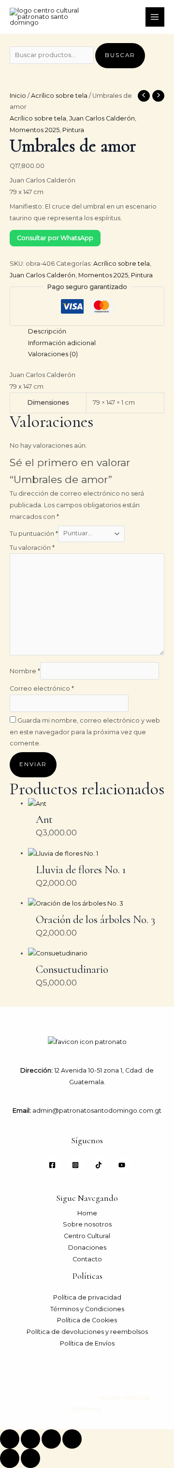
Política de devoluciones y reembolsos (87, 1331)
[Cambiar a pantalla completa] (30, 1439)
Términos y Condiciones (87, 1309)
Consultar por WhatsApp (55, 238)
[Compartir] (51, 1439)
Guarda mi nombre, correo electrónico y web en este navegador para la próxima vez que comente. (85, 732)
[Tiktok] (98, 1165)
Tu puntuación (34, 533)
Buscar (120, 55)
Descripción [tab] (47, 331)
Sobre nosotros (87, 1224)
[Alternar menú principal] (154, 16)
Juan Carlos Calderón (102, 118)
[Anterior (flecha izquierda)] (9, 1458)
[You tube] (122, 1165)
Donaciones (87, 1247)
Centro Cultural (87, 1236)
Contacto (87, 1259)
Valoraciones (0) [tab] (53, 354)
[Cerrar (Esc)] (72, 1439)
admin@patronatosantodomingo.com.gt (96, 1110)
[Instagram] (75, 1165)
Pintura (73, 130)
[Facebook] (52, 1165)
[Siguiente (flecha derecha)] (30, 1458)
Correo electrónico (42, 688)
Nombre (25, 671)
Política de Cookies (87, 1320)
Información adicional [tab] (62, 343)
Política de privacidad (87, 1297)
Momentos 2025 (34, 130)
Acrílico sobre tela (59, 95)
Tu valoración (32, 547)
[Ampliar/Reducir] (9, 1439)
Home (87, 1213)
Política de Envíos (87, 1343)
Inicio (18, 95)
